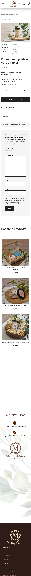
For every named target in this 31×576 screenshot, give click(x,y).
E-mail (7, 189)
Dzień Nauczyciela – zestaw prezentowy (15, 342)
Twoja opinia (9, 155)
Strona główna (6, 14)
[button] (27, 26)
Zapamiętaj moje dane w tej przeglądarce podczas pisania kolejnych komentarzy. (14, 200)
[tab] (15, 116)
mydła (5, 568)
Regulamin (6, 559)
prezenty (13, 17)
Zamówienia (6, 555)
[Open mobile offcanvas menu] (2, 4)
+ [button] (25, 90)
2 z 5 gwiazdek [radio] (7, 150)
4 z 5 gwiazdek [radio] (11, 150)
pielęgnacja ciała (8, 572)
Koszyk (5, 552)
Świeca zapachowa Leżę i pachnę (15, 305)
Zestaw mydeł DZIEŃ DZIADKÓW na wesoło (15, 268)
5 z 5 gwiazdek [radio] (13, 150)
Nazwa (7, 180)
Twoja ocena (9, 148)
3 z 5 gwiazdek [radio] (9, 150)
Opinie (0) (5, 116)
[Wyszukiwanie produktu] (19, 4)
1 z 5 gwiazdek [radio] (5, 150)
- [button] (6, 90)
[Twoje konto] (24, 4)
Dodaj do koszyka (15, 99)
